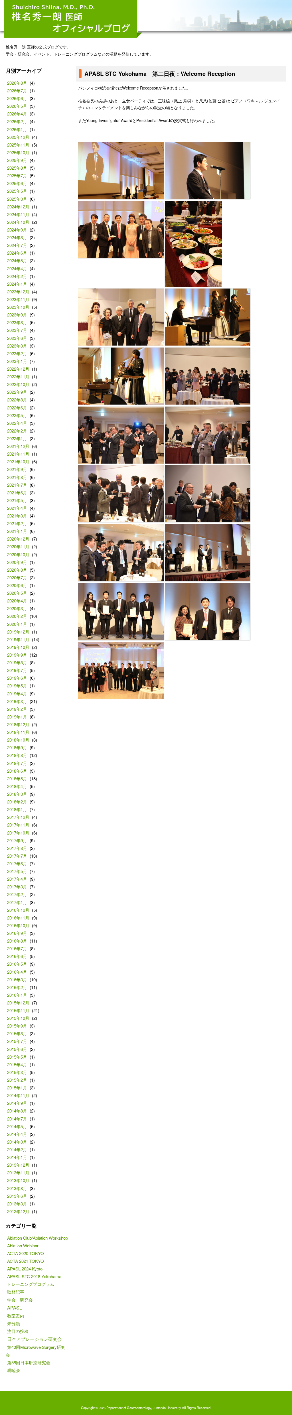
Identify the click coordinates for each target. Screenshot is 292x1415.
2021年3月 (17, 516)
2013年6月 (17, 1196)
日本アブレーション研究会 (34, 1338)
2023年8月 (17, 322)
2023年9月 (17, 315)
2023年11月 (18, 299)
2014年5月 (17, 1126)
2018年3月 (17, 794)
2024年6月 (17, 253)
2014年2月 (17, 1149)
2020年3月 (17, 608)
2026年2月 (17, 121)
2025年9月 (17, 160)
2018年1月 (17, 809)
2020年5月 (17, 593)
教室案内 (15, 1316)
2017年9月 (17, 840)
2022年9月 (17, 392)
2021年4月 (17, 508)
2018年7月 (17, 763)
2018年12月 (18, 724)
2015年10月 (18, 1018)
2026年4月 (17, 114)
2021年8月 (17, 477)
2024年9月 (17, 230)
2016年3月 (17, 979)
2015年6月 (17, 1049)
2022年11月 (18, 376)
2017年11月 (18, 825)
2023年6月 (17, 338)
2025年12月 (18, 137)
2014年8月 (17, 1111)
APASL (14, 1307)
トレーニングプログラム (30, 1284)
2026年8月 (17, 83)
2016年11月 (18, 918)
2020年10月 (18, 554)
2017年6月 (17, 863)
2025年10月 (18, 152)
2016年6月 (17, 956)
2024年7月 (17, 245)
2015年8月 (17, 1033)
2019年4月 (17, 694)
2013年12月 (18, 1165)
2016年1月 (17, 995)
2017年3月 (17, 887)
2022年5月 (17, 415)
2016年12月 (18, 910)
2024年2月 (17, 276)
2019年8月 (17, 662)
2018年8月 (17, 755)
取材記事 (15, 1292)
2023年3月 (17, 346)
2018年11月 (18, 732)
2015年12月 (18, 1003)
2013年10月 (18, 1180)
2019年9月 (17, 655)
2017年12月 (18, 817)
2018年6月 (17, 771)
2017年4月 (17, 879)
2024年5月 (17, 260)
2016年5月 (17, 964)
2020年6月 (17, 585)
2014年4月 (17, 1134)
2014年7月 (17, 1119)
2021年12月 (18, 446)
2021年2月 (17, 523)
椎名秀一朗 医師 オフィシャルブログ (73, 19)
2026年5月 (17, 106)
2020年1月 (17, 624)
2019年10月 (18, 647)
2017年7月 (17, 856)
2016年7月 (17, 948)
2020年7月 (17, 577)
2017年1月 (17, 902)
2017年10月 (18, 833)
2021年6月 (17, 493)
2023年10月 (18, 307)
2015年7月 (17, 1041)
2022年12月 (18, 369)
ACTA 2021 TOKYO (25, 1261)
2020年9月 (17, 562)
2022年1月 (17, 438)
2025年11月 (18, 145)
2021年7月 (17, 485)
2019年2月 (17, 709)
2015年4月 (17, 1064)
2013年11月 (18, 1173)
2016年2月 (17, 987)
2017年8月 (17, 848)
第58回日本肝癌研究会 (28, 1362)
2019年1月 (17, 717)
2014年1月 (17, 1157)
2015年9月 (17, 1026)
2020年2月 (17, 616)
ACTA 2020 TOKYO (25, 1253)
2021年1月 (17, 531)
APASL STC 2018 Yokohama (34, 1276)
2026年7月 (17, 91)
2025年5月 (17, 191)
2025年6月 (17, 183)
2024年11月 (18, 214)
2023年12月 (18, 292)
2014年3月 (17, 1142)
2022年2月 (17, 431)
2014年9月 (17, 1103)
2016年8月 (17, 941)
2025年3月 (17, 199)
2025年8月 (17, 168)
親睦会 (13, 1370)
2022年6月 (17, 408)
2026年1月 (17, 129)
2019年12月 (18, 632)
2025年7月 (17, 175)
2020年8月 (17, 570)
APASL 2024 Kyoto (24, 1269)
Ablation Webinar (22, 1245)
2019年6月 (17, 678)
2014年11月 (18, 1095)
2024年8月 (17, 237)
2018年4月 (17, 786)
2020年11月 (18, 546)
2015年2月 (17, 1080)
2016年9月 (17, 933)
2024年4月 (17, 268)
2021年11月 (18, 454)
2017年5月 (17, 871)
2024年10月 (18, 222)
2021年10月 (18, 461)
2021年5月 (17, 500)
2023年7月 (17, 330)
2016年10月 (18, 925)
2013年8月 (17, 1188)
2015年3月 (17, 1072)
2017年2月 (17, 894)
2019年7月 (17, 670)
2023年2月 (17, 353)
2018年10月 (18, 740)
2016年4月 (17, 972)
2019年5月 (17, 686)
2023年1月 (17, 361)
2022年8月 (17, 400)
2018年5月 (17, 778)
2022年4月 (17, 423)
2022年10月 (18, 384)
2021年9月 (17, 469)
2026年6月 (17, 98)
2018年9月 (17, 747)
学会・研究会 (20, 1300)
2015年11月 (18, 1010)
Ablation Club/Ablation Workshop (37, 1238)
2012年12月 (18, 1211)
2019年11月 (18, 639)
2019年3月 (17, 701)
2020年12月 (18, 539)
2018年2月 (17, 802)
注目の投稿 (18, 1331)
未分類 (13, 1323)
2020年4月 (17, 601)
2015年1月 (17, 1088)
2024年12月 (18, 207)
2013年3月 (17, 1204)
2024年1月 (17, 284)
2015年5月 (17, 1057)
